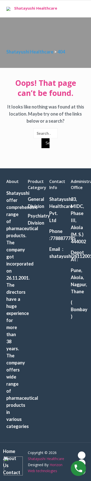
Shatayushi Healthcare (35, 8)
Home (9, 451)
